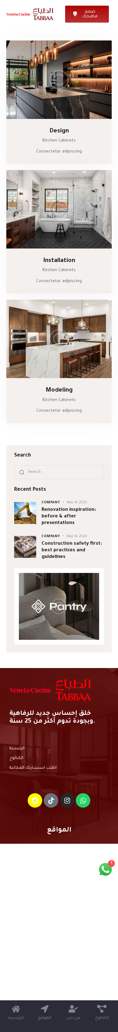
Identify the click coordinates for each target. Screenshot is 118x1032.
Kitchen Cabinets (59, 140)
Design (59, 131)
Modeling (59, 390)
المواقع (59, 830)
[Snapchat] (35, 800)
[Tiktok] (51, 800)
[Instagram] (67, 800)
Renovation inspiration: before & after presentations (69, 516)
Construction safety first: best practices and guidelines (72, 550)
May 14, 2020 (77, 503)
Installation (59, 261)
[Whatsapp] (83, 800)
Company (51, 503)
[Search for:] (59, 472)
